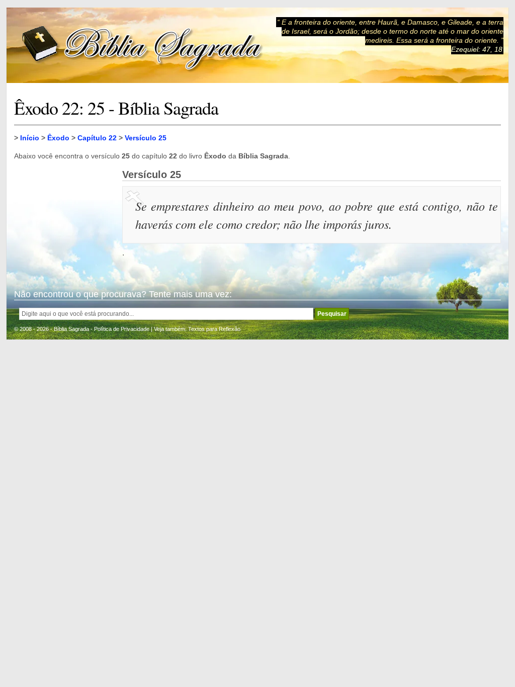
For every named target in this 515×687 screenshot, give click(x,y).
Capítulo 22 (97, 138)
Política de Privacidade (121, 329)
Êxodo (58, 138)
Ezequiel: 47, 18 (476, 49)
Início (29, 138)
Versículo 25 (145, 138)
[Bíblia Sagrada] (142, 45)
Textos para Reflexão (214, 329)
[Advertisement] (64, 219)
